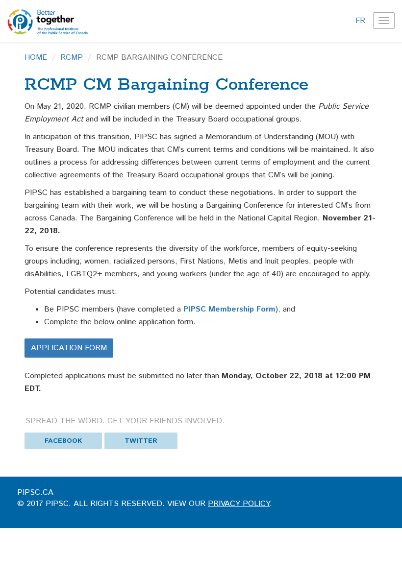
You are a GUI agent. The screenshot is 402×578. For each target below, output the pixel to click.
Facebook (63, 441)
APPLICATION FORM (69, 348)
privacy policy (239, 503)
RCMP (71, 57)
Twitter (141, 441)
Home (36, 57)
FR (360, 20)
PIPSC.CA (35, 492)
